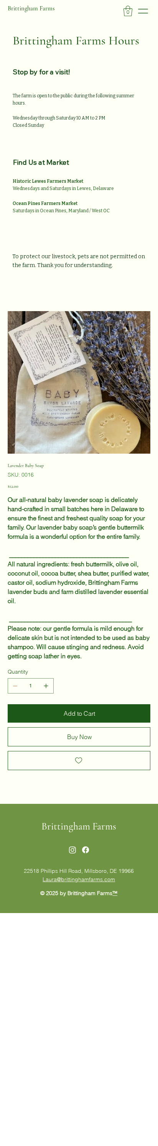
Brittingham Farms (31, 8)
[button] (127, 11)
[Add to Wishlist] (79, 760)
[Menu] (143, 11)
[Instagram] (72, 849)
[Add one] (46, 686)
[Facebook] (85, 849)
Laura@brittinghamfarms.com (79, 879)
